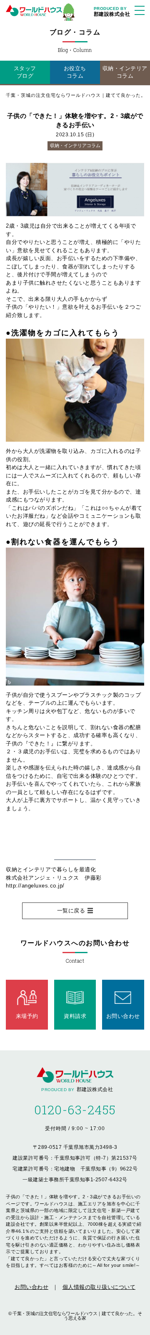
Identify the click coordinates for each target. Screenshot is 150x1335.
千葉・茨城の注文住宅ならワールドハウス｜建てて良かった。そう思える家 (77, 1315)
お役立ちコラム (75, 72)
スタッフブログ (25, 72)
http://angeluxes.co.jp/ (35, 886)
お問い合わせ (31, 1287)
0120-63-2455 (75, 1109)
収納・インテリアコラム (125, 72)
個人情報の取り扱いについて (99, 1287)
